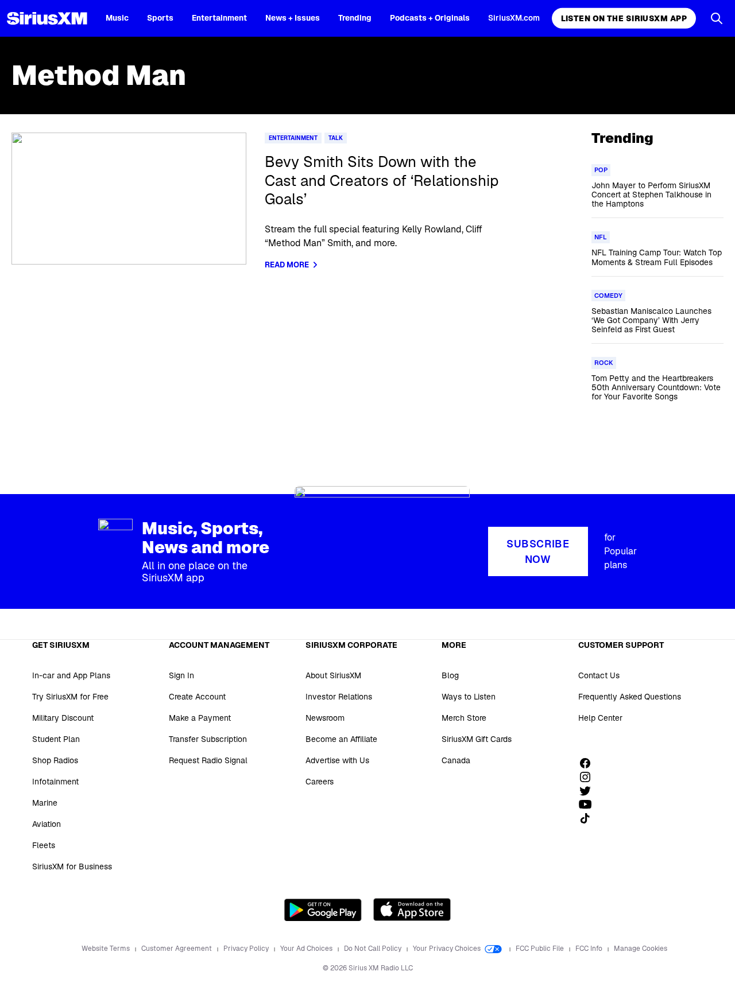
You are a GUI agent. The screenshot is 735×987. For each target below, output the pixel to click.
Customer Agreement (177, 948)
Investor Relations (338, 696)
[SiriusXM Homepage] (47, 18)
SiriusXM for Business (72, 866)
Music (117, 18)
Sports (160, 18)
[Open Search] (717, 18)
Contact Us (599, 675)
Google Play (323, 909)
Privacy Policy (246, 948)
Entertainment (219, 18)
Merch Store (464, 718)
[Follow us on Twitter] (589, 791)
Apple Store (412, 909)
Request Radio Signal (208, 760)
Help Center (600, 718)
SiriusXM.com (514, 18)
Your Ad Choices (307, 948)
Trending (355, 18)
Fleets (43, 845)
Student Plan (56, 739)
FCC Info (589, 948)
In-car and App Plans (71, 675)
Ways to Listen (469, 696)
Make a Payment (200, 718)
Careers (319, 781)
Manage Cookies (640, 948)
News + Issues (292, 18)
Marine (44, 803)
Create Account (197, 696)
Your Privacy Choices (447, 948)
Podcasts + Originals (430, 18)
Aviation (46, 824)
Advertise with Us (337, 760)
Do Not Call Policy (373, 948)
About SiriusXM (333, 675)
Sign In (181, 675)
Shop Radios (55, 760)
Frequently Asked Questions (629, 696)
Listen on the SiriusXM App (624, 18)
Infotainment (55, 781)
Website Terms (106, 948)
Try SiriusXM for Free (70, 696)
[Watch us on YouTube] (589, 804)
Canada (456, 760)
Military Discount (63, 718)
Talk (335, 138)
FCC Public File (541, 948)
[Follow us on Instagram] (589, 777)
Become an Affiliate (341, 739)
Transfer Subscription (208, 739)
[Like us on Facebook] (589, 763)
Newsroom (325, 718)
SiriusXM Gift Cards (477, 739)
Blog (450, 675)
